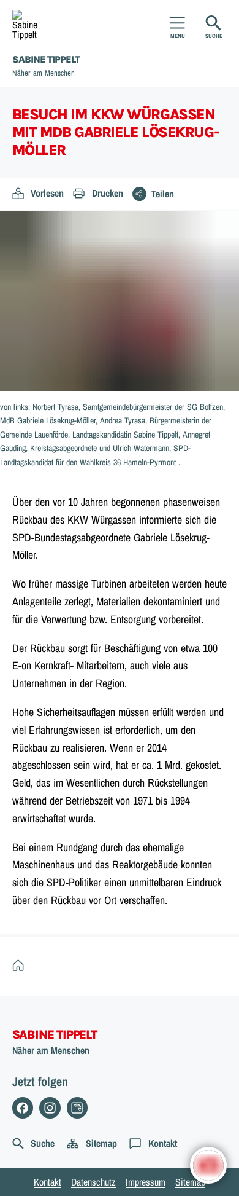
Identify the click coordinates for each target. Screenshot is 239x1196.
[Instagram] (50, 1108)
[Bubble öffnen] (208, 1165)
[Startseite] (21, 966)
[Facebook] (23, 1108)
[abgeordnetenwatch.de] (77, 1108)
